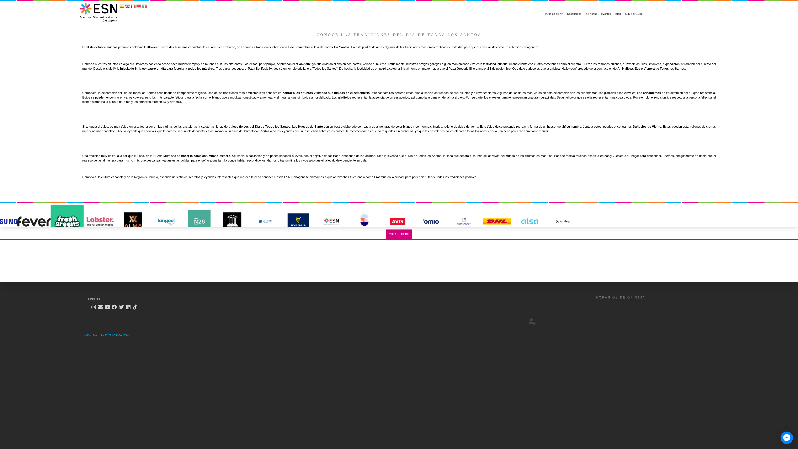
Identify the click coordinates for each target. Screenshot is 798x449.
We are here (399, 234)
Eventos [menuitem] (606, 14)
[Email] (102, 306)
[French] (133, 7)
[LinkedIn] (129, 306)
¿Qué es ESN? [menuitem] (554, 14)
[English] (127, 7)
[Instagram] (94, 306)
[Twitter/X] (122, 306)
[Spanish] (121, 7)
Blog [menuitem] (618, 14)
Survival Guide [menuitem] (634, 14)
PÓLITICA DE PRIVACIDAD (115, 335)
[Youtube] (108, 306)
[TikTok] (136, 306)
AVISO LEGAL (92, 335)
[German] (138, 7)
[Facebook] (115, 306)
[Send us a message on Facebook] (787, 438)
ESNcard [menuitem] (591, 14)
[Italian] (144, 7)
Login (532, 321)
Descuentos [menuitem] (574, 14)
